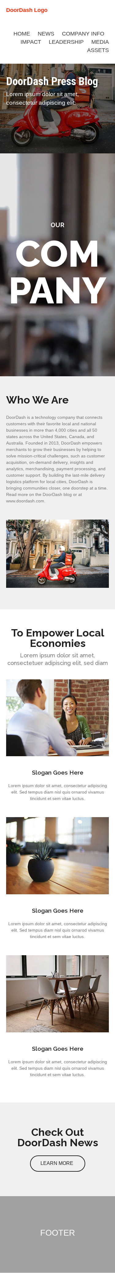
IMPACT (31, 42)
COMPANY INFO (83, 34)
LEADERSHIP (66, 42)
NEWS (46, 34)
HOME (21, 34)
